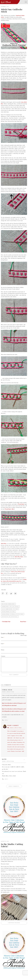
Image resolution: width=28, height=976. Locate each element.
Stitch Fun (5, 616)
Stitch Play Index (19, 556)
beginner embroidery (8, 603)
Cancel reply (23, 635)
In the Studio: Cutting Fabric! (12, 845)
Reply (6, 720)
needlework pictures (8, 611)
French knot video (9, 509)
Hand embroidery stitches (10, 609)
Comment (3, 656)
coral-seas (7, 690)
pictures (20, 614)
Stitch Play (3, 543)
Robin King (19, 633)
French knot (21, 504)
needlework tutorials (9, 614)
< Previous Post (5, 621)
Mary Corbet (13, 725)
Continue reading (17, 923)
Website (2, 650)
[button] (25, 1)
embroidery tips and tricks (10, 606)
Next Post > (23, 621)
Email (2, 643)
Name (2, 637)
